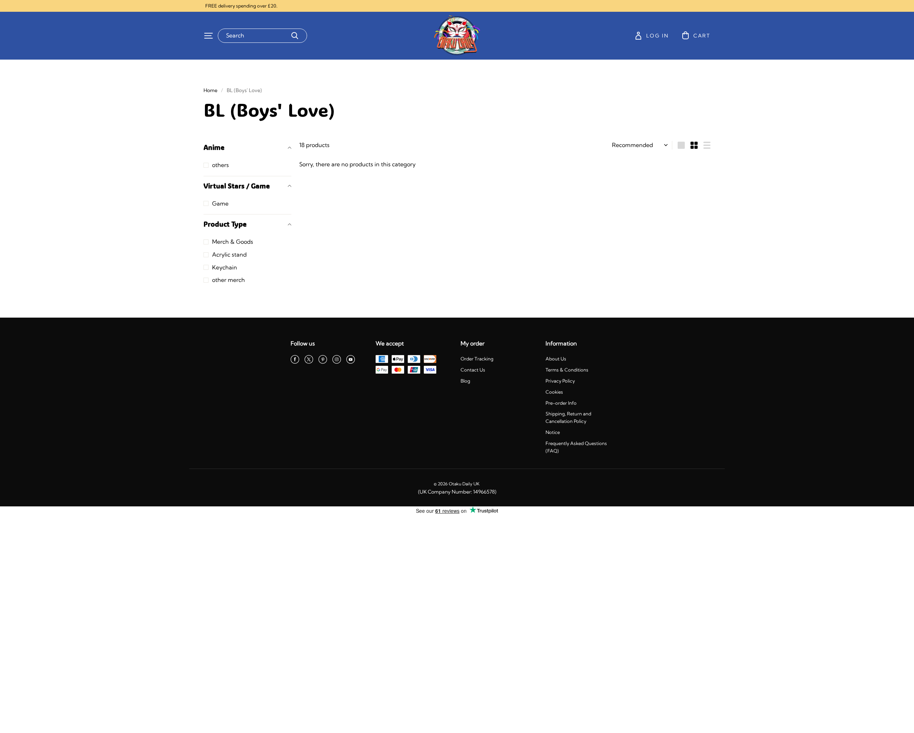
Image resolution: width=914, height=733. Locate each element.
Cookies (554, 392)
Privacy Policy (560, 381)
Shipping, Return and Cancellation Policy (568, 417)
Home (210, 90)
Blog (465, 381)
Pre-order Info (561, 403)
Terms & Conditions (567, 370)
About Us (556, 359)
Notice (553, 432)
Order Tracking (477, 359)
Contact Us (473, 370)
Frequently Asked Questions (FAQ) (576, 447)
